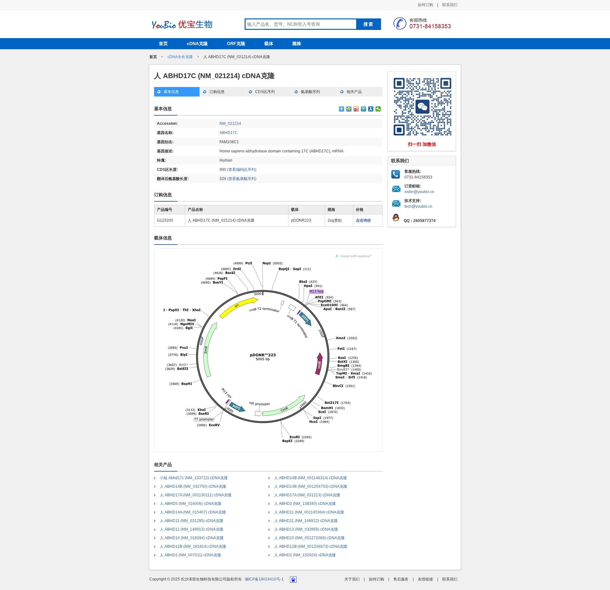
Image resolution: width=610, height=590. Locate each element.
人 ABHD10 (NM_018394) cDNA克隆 (192, 538)
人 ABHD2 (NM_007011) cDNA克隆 (190, 555)
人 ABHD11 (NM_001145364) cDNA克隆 (309, 512)
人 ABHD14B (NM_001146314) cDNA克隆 (310, 478)
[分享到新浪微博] (356, 108)
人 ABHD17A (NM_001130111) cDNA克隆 (196, 495)
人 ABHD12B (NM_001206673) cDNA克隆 (310, 546)
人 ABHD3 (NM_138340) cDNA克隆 (305, 503)
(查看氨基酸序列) (241, 179)
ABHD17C (229, 133)
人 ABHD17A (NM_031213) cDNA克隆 (307, 495)
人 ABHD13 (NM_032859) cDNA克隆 (306, 529)
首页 (163, 43)
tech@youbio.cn (418, 206)
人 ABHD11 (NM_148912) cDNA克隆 (306, 521)
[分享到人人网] (371, 108)
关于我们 (352, 579)
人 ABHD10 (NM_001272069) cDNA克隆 (309, 538)
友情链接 (425, 579)
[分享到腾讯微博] (363, 108)
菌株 (296, 43)
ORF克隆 (236, 43)
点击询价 (363, 220)
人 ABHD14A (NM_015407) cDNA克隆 (193, 512)
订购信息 (217, 92)
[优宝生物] (181, 24)
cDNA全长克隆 (180, 57)
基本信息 (171, 92)
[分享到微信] (378, 108)
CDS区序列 (265, 92)
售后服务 (401, 579)
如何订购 (425, 5)
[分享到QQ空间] (349, 108)
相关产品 (354, 92)
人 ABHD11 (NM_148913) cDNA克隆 (191, 529)
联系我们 (450, 5)
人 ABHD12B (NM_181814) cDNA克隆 (193, 546)
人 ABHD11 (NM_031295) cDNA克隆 (191, 521)
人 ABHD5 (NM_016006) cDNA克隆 (190, 503)
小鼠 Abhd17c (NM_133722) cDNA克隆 (194, 478)
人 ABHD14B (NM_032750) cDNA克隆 (193, 486)
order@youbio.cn (419, 192)
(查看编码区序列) (241, 169)
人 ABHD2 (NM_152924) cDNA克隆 (305, 555)
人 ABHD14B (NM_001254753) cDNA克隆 (310, 486)
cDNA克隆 (197, 43)
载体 (268, 43)
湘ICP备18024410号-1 (264, 579)
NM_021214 (230, 123)
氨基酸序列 (310, 92)
